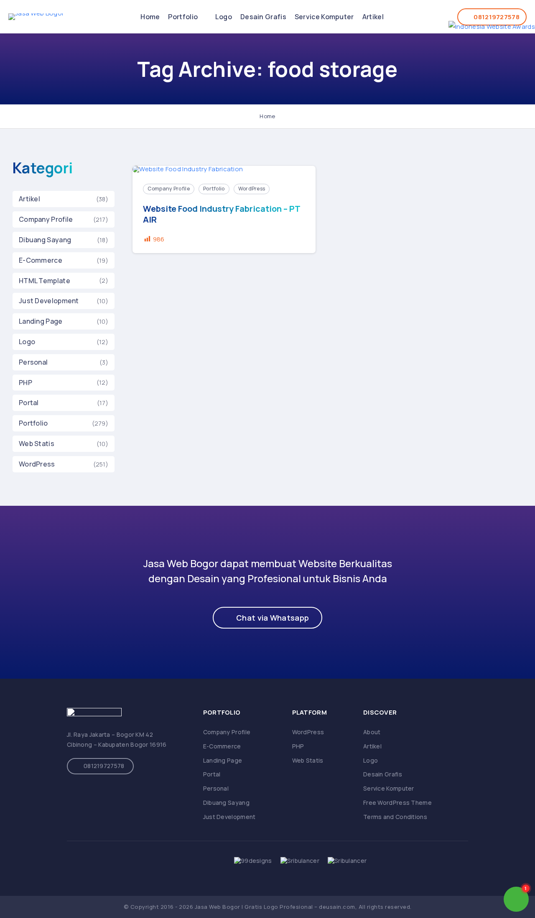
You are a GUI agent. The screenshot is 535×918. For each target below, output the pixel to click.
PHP (25, 382)
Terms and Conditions (395, 817)
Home (150, 16)
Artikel (373, 16)
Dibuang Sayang (45, 239)
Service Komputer (324, 16)
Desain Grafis (263, 16)
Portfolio (183, 16)
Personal (33, 362)
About (372, 732)
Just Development (49, 300)
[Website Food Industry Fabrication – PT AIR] (224, 169)
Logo (223, 16)
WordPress (37, 464)
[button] (267, 618)
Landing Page (41, 321)
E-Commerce (40, 260)
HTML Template (44, 280)
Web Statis (36, 443)
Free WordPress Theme (397, 802)
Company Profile (46, 219)
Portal (29, 402)
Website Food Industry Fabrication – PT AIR (222, 214)
